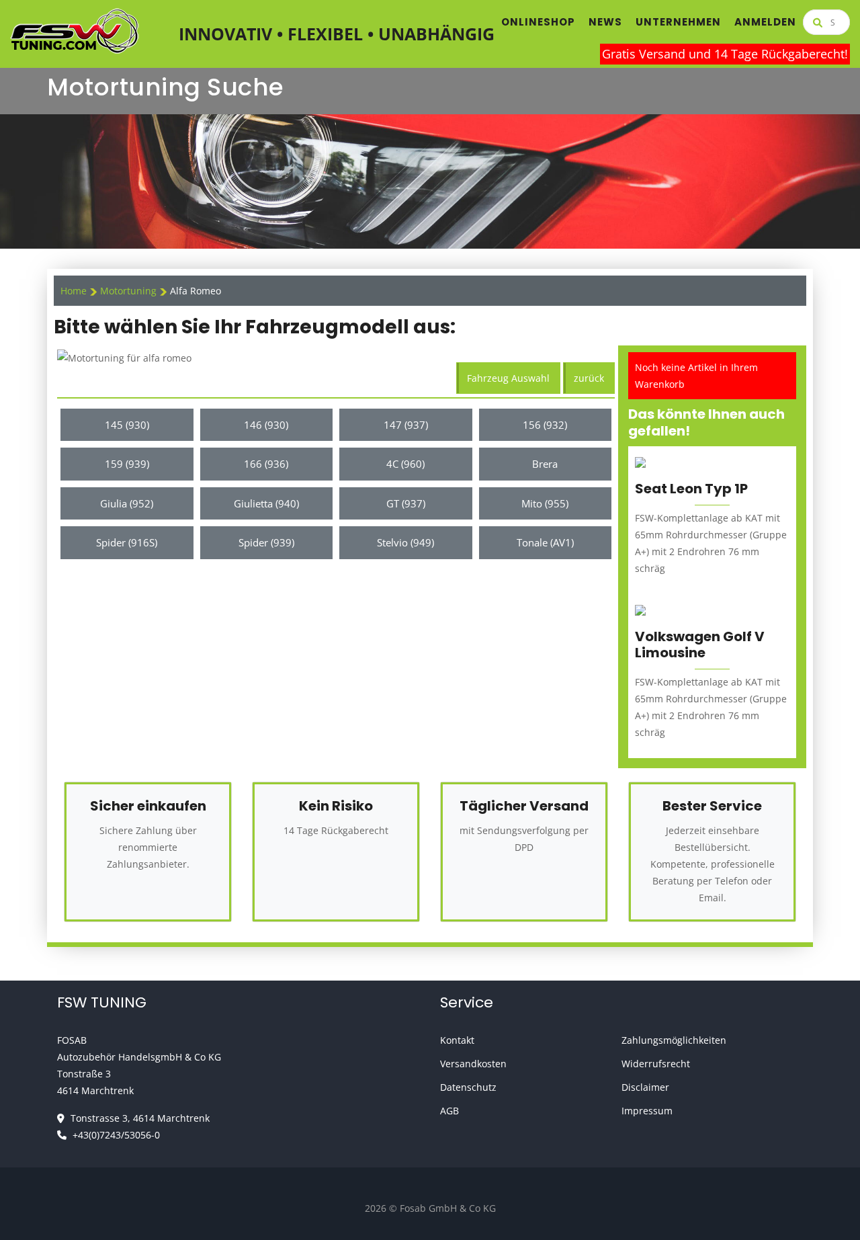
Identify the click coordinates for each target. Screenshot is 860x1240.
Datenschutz (468, 1087)
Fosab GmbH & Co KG (448, 1208)
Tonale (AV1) (545, 542)
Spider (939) (266, 542)
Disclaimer (645, 1087)
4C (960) (405, 463)
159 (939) (127, 463)
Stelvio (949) (405, 542)
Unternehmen (678, 22)
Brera (545, 463)
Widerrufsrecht (655, 1063)
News (605, 22)
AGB (449, 1110)
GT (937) (405, 503)
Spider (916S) (126, 542)
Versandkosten (473, 1063)
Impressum (647, 1110)
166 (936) (266, 463)
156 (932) (545, 424)
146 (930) (266, 424)
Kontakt (457, 1040)
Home (73, 290)
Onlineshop (538, 22)
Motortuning (129, 290)
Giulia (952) (126, 503)
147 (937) (406, 424)
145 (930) (127, 424)
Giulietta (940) (266, 503)
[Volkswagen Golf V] (640, 609)
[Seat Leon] (640, 461)
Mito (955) (544, 503)
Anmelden (765, 22)
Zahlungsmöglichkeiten (673, 1040)
